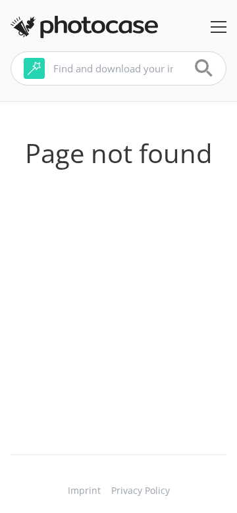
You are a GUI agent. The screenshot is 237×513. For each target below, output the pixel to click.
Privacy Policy (140, 490)
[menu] (218, 27)
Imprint (84, 490)
